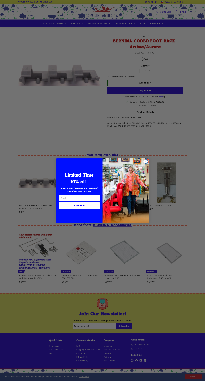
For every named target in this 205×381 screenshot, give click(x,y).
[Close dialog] (146, 161)
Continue (79, 205)
